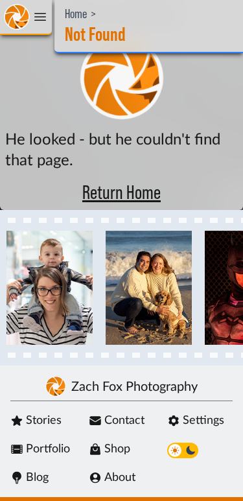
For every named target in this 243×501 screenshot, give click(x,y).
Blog (37, 478)
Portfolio (48, 449)
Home (76, 14)
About (119, 478)
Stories (44, 420)
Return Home (121, 193)
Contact (124, 420)
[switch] (182, 450)
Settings (203, 420)
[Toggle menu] (26, 17)
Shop (117, 449)
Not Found (95, 35)
